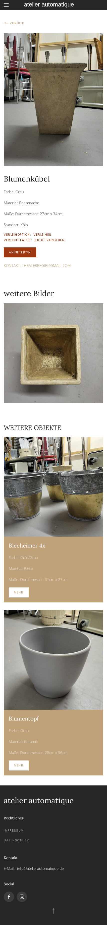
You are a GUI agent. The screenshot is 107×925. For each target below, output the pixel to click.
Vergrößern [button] (53, 353)
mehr (18, 592)
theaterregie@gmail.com (46, 265)
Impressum (14, 830)
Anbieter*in (20, 252)
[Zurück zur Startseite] (53, 5)
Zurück (17, 23)
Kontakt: (37, 265)
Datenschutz (16, 840)
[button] (6, 5)
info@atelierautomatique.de (40, 868)
